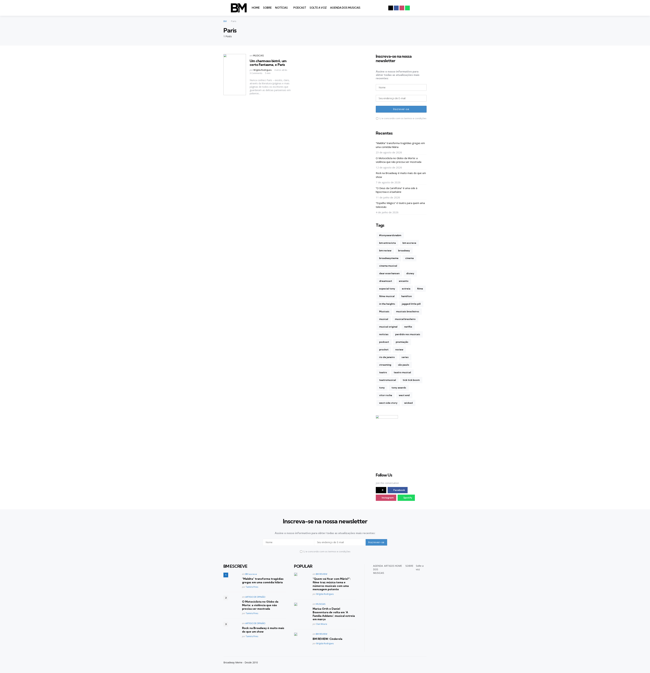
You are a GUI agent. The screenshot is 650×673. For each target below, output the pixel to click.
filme (420, 288)
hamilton (406, 296)
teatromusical (387, 380)
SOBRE (267, 7)
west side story (388, 402)
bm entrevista (387, 242)
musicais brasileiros (407, 311)
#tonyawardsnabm (390, 235)
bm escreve (409, 242)
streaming (385, 364)
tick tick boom (411, 380)
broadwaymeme (388, 258)
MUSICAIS (258, 55)
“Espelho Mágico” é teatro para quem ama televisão (400, 205)
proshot (383, 349)
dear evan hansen (389, 273)
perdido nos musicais (407, 334)
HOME (256, 7)
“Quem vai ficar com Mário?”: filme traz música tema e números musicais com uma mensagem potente (332, 584)
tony (382, 387)
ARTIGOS (389, 565)
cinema (409, 258)
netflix (408, 326)
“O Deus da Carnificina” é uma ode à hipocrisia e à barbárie (396, 190)
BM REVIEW (321, 574)
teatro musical (402, 372)
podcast (384, 341)
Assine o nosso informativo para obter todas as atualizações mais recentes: (397, 75)
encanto (403, 281)
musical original (388, 326)
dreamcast (385, 281)
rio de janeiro (387, 357)
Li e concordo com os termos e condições (403, 118)
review (399, 349)
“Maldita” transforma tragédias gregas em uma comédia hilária (400, 145)
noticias (383, 334)
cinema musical (388, 265)
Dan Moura (321, 624)
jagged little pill (411, 303)
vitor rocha (385, 395)
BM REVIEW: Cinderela (327, 639)
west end (404, 395)
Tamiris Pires (252, 586)
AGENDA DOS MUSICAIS (345, 7)
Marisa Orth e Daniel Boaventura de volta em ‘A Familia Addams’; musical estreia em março (334, 614)
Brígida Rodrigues (263, 69)
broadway (404, 250)
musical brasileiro (405, 319)
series (405, 357)
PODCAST (299, 7)
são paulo (403, 364)
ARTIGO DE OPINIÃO (255, 597)
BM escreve (251, 574)
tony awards (399, 387)
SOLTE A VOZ (318, 7)
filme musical (387, 296)
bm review (385, 250)
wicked (408, 402)
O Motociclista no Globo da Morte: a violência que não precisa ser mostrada (398, 160)
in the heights (387, 303)
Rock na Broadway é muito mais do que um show (401, 175)
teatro (383, 372)
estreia (406, 288)
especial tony (387, 288)
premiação (402, 341)
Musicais (384, 311)
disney (410, 273)
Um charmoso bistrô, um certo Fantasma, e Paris (268, 63)
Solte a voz (420, 567)
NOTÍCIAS (281, 7)
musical (383, 319)
